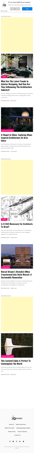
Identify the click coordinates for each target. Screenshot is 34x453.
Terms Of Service (22, 431)
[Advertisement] (17, 34)
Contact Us (17, 435)
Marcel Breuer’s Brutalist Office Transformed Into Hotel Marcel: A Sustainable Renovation (16, 274)
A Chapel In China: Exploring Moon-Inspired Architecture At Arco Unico (17, 137)
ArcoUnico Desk (5, 100)
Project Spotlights (7, 130)
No (20, 8)
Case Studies (5, 267)
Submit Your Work (9, 428)
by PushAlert (4, 9)
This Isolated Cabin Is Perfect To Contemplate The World (16, 362)
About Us (11, 424)
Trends (4, 77)
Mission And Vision (21, 424)
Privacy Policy (12, 431)
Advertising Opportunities (23, 428)
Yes (29, 8)
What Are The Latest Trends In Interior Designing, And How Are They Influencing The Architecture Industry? (16, 85)
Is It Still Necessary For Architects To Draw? (17, 225)
